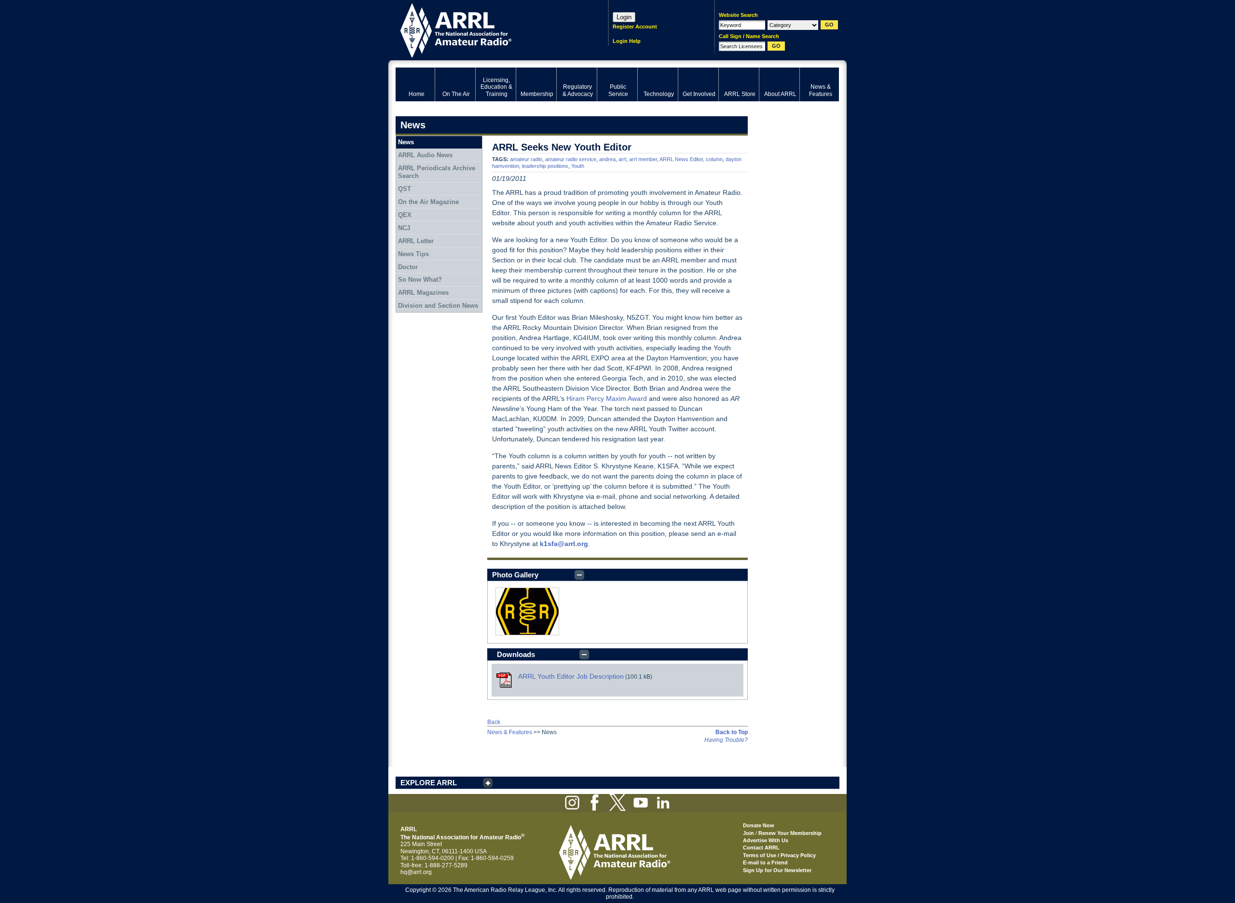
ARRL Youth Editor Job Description (571, 676)
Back (493, 722)
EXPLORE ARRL (428, 783)
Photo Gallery (515, 575)
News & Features (509, 732)
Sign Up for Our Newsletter (777, 870)
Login (624, 17)
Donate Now (758, 825)
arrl (622, 159)
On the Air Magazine (428, 201)
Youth (577, 166)
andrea (607, 159)
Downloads (516, 654)
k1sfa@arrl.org (564, 543)
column (714, 159)
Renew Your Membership (790, 833)
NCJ (404, 228)
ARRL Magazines (423, 292)
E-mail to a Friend (765, 862)
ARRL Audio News (425, 155)
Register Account (635, 26)
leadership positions (545, 166)
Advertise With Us (765, 840)
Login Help (627, 41)
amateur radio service (570, 159)
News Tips (413, 254)
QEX (405, 215)
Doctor (408, 267)
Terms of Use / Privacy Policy (779, 855)
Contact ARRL (761, 847)
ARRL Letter (416, 241)
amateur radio (526, 159)
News (406, 142)
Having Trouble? (726, 740)
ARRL (489, 29)
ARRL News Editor (681, 159)
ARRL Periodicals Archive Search (436, 171)
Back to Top (731, 732)
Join (748, 833)
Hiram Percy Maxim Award (606, 398)
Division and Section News (438, 305)
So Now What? (420, 279)
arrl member (643, 159)
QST (404, 188)
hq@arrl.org (416, 872)
